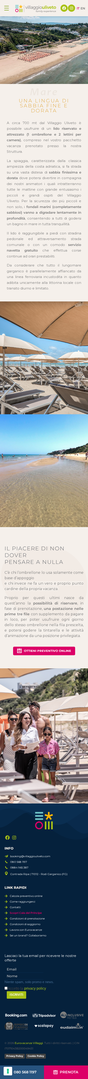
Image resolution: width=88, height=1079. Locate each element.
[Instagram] (71, 8)
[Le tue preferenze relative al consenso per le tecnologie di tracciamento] (8, 1071)
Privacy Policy (14, 1056)
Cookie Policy (36, 1056)
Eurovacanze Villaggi (29, 1043)
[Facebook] (64, 8)
